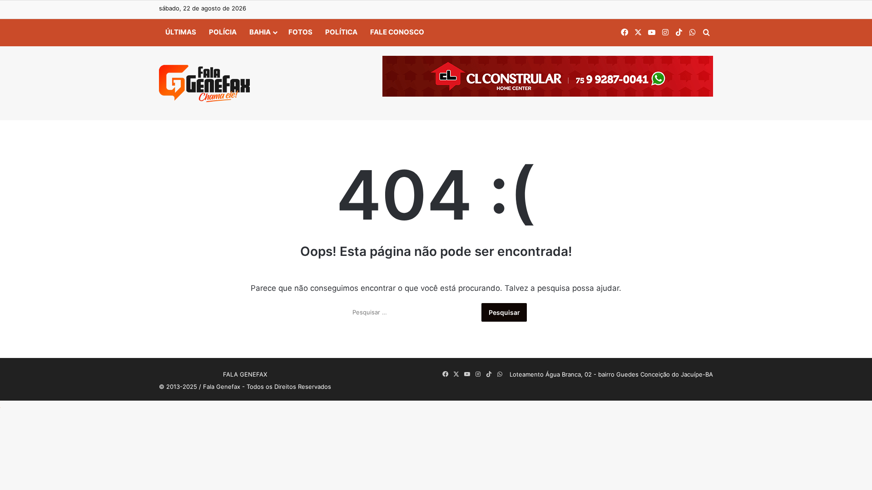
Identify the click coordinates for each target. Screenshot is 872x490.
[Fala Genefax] (204, 83)
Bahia (260, 32)
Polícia (223, 32)
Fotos (300, 32)
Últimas (180, 32)
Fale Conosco (397, 32)
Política (341, 32)
